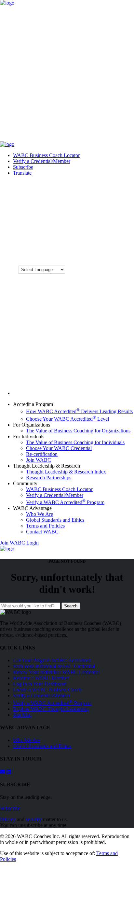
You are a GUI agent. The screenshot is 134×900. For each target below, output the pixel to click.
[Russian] (120, 237)
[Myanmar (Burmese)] (105, 231)
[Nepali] (113, 231)
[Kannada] (120, 211)
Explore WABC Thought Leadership (51, 709)
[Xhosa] (98, 264)
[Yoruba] (113, 264)
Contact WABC (42, 531)
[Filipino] (105, 192)
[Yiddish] (105, 264)
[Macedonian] (98, 224)
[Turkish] (105, 257)
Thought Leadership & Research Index (66, 471)
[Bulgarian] (105, 179)
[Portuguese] (98, 237)
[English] (84, 192)
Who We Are (39, 514)
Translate (22, 173)
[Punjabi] (105, 237)
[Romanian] (113, 237)
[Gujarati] (113, 198)
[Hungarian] (113, 205)
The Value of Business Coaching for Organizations (78, 430)
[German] (98, 198)
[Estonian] (98, 192)
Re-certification (42, 454)
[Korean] (91, 218)
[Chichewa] (127, 179)
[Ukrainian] (113, 257)
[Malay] (120, 224)
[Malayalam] (113, 224)
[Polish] (91, 237)
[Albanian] (91, 172)
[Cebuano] (120, 179)
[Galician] (84, 198)
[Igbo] (127, 205)
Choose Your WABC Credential (59, 448)
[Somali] (91, 251)
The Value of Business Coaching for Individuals (75, 442)
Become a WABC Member (41, 678)
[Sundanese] (105, 251)
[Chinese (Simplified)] (84, 185)
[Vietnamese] (84, 264)
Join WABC (38, 460)
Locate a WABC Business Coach (47, 689)
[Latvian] (127, 218)
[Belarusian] (84, 179)
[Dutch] (127, 185)
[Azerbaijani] (120, 172)
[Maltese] (127, 224)
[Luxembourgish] (91, 224)
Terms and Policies (45, 526)
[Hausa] (127, 198)
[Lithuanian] (84, 224)
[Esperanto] (91, 192)
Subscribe (23, 167)
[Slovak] (113, 244)
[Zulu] (120, 264)
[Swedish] (120, 251)
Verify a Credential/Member (41, 161)
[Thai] (98, 257)
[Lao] (113, 218)
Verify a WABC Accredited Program (65, 502)
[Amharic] (98, 172)
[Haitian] (120, 198)
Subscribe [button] (10, 808)
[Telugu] (91, 257)
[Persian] (84, 237)
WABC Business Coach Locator (46, 155)
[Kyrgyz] (105, 218)
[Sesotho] (91, 244)
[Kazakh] (127, 211)
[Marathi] (91, 231)
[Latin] (120, 218)
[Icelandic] (120, 205)
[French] (120, 192)
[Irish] (91, 211)
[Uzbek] (127, 257)
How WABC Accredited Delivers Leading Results (79, 411)
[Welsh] (91, 264)
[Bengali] (91, 179)
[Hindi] (98, 205)
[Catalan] (113, 179)
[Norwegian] (120, 231)
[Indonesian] (84, 211)
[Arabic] (105, 172)
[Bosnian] (98, 179)
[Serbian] (127, 237)
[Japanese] (105, 211)
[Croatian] (105, 185)
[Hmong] (105, 205)
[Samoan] (127, 244)
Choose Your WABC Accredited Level (67, 419)
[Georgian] (91, 198)
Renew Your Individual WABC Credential (56, 672)
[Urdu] (120, 257)
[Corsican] (98, 185)
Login (32, 542)
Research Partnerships (48, 477)
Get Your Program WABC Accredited (51, 660)
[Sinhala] (105, 244)
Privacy (8, 819)
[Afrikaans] (84, 172)
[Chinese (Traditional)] (91, 185)
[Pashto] (127, 231)
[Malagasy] (105, 224)
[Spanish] (98, 251)
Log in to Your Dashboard (40, 684)
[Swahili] (113, 251)
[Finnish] (113, 192)
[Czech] (113, 185)
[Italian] (98, 211)
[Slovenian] (120, 244)
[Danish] (120, 185)
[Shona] (84, 244)
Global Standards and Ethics (55, 520)
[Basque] (127, 172)
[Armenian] (113, 172)
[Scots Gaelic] (84, 251)
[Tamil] (84, 257)
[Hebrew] (91, 205)
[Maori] (84, 231)
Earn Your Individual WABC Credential (54, 666)
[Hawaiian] (84, 205)
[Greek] (105, 198)
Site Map (22, 715)
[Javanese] (113, 211)
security (34, 819)
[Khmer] (84, 218)
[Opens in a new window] (9, 772)
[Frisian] (127, 192)
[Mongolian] (98, 231)
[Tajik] (127, 251)
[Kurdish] (98, 218)
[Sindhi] (98, 244)
